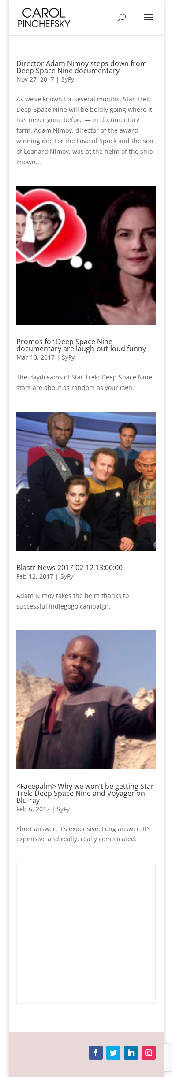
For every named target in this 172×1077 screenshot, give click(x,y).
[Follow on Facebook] (96, 1053)
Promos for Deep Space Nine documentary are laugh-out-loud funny (81, 345)
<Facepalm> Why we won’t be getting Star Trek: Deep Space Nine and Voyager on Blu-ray (85, 793)
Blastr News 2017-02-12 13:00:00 (69, 567)
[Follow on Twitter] (113, 1053)
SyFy (67, 79)
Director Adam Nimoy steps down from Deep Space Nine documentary (81, 67)
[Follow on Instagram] (149, 1053)
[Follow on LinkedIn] (131, 1053)
